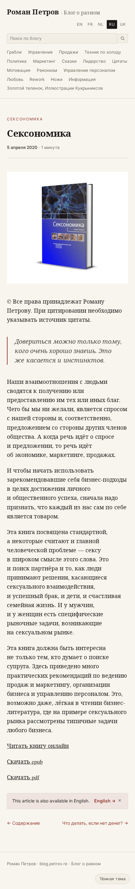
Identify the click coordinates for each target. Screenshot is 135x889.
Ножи (56, 79)
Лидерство (94, 61)
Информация (82, 79)
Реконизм (47, 70)
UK (123, 24)
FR (90, 24)
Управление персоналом (89, 70)
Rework (37, 79)
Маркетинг (44, 61)
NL (101, 24)
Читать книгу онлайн (38, 745)
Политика (17, 61)
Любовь (15, 79)
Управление (40, 52)
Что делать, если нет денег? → (95, 823)
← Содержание (23, 823)
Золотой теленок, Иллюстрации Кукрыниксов (55, 88)
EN (80, 24)
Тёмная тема (113, 878)
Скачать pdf (23, 777)
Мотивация (18, 70)
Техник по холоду (102, 52)
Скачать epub (25, 761)
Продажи (68, 52)
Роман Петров (53, 12)
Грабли (14, 52)
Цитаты (119, 61)
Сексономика (25, 119)
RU (112, 24)
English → (105, 800)
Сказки (69, 61)
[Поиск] (122, 38)
